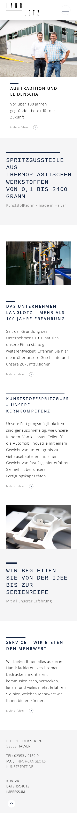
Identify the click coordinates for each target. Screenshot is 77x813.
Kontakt (13, 781)
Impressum (15, 792)
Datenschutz (18, 786)
